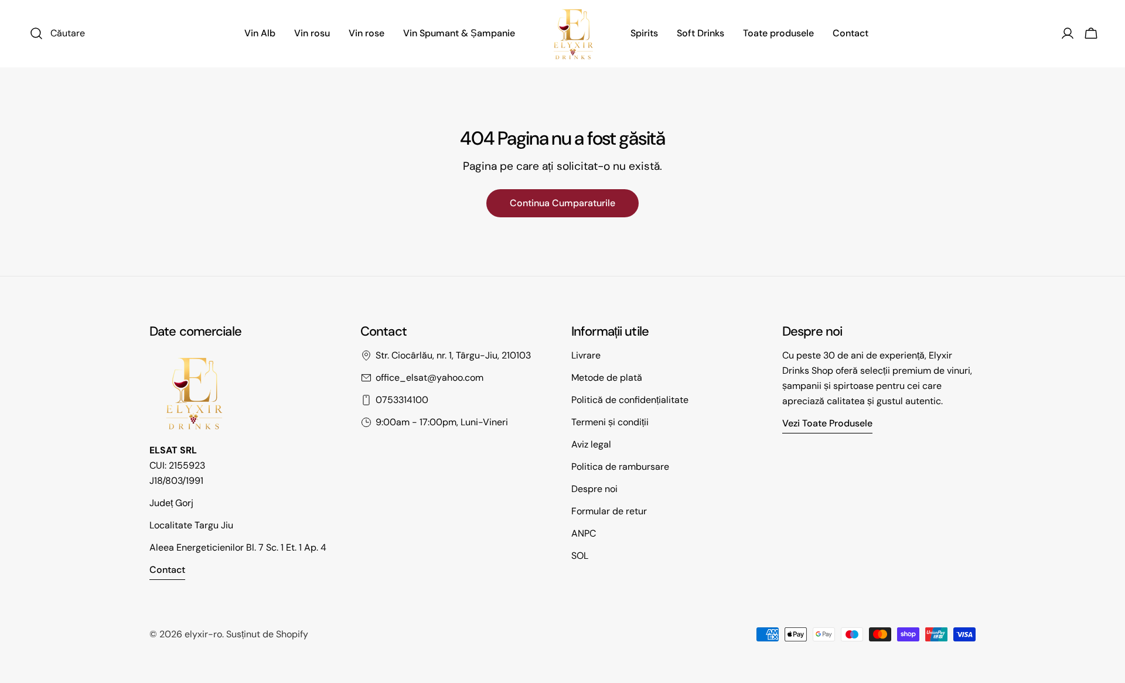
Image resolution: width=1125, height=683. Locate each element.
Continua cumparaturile (562, 203)
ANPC (583, 533)
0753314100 (402, 400)
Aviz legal (591, 444)
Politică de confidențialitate (629, 400)
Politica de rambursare (620, 466)
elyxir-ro (203, 634)
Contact (167, 570)
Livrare (586, 355)
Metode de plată (606, 377)
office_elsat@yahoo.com (429, 377)
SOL (579, 555)
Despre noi (594, 489)
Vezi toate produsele (827, 423)
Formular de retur (609, 511)
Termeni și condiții (610, 422)
